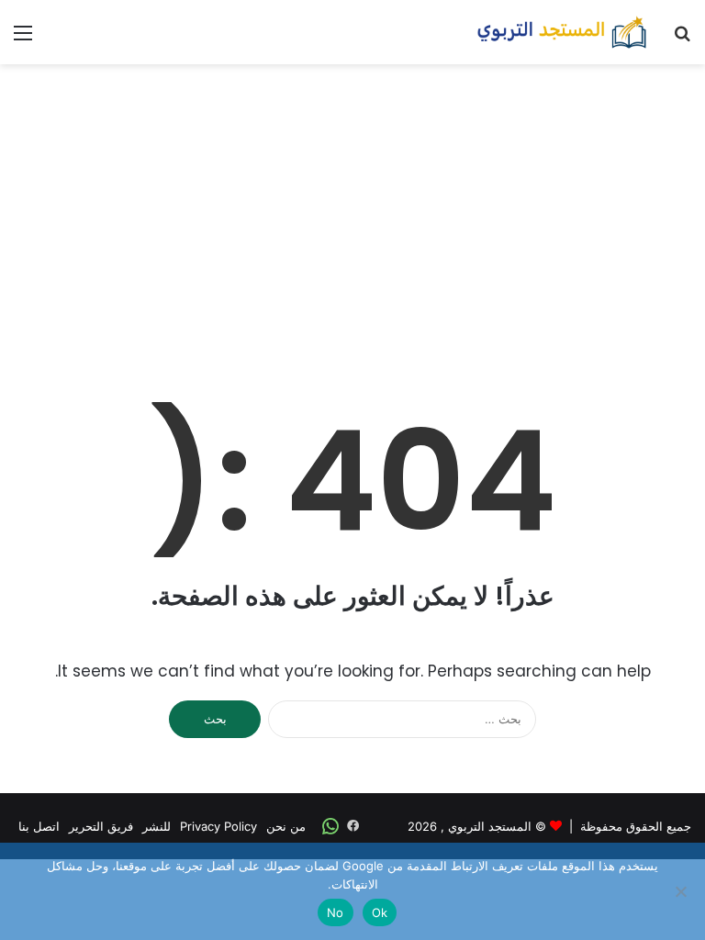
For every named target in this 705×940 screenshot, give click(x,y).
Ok (380, 912)
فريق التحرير (101, 826)
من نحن (286, 826)
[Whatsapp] (330, 826)
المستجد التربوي (490, 826)
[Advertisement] (352, 211)
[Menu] (23, 39)
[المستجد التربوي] (562, 32)
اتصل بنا (39, 826)
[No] (682, 891)
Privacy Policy (218, 826)
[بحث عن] (682, 39)
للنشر (156, 826)
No (335, 912)
